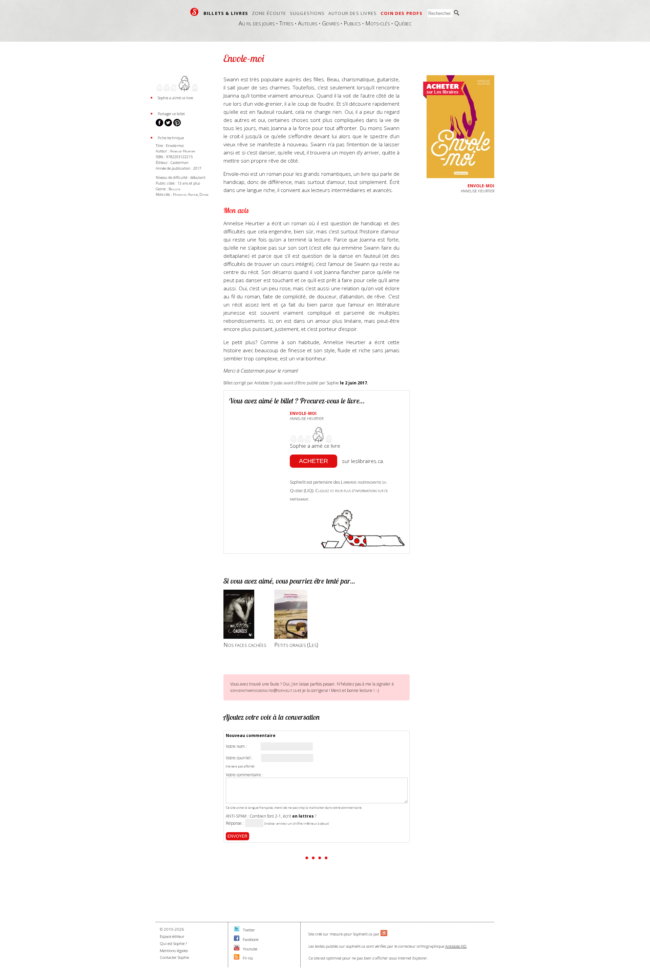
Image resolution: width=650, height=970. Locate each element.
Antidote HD (456, 946)
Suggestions (307, 13)
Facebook (251, 939)
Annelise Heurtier (182, 150)
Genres (330, 23)
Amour (193, 194)
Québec (403, 23)
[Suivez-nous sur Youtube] (236, 948)
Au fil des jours (257, 23)
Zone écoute (269, 13)
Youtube (250, 948)
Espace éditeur (172, 936)
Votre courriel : (239, 758)
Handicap (179, 194)
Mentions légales (174, 950)
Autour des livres (352, 13)
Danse (204, 194)
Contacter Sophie (174, 957)
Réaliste (174, 188)
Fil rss (248, 958)
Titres (286, 23)
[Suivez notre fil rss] (236, 958)
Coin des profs (401, 13)
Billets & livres (225, 13)
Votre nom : (236, 746)
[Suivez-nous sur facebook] (236, 939)
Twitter (249, 929)
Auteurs (307, 23)
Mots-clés (377, 23)
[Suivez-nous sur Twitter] (236, 929)
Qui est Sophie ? (173, 943)
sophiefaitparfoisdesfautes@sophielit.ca (263, 690)
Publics (352, 23)
